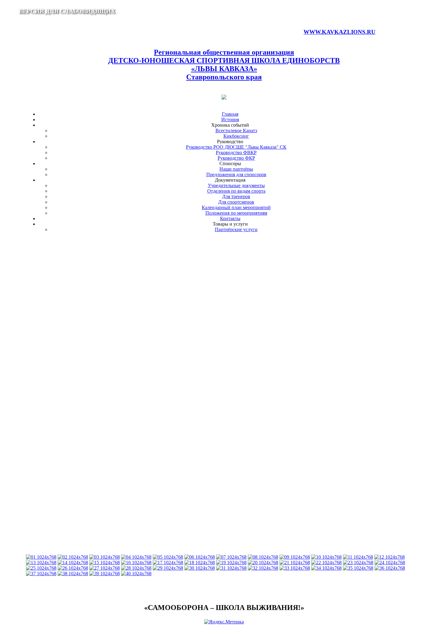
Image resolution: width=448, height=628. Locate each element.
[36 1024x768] (390, 568)
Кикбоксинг (236, 136)
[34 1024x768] (326, 568)
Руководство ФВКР (236, 152)
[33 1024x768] (294, 568)
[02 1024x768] (73, 557)
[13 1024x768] (41, 562)
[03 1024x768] (104, 557)
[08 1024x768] (263, 557)
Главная (230, 114)
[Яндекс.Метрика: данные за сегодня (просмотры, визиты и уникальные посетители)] (224, 622)
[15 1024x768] (104, 562)
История (230, 119)
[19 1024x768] (231, 562)
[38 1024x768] (73, 573)
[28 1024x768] (136, 568)
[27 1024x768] (104, 568)
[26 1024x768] (73, 568)
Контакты (230, 218)
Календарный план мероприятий (236, 207)
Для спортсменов (236, 202)
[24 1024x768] (390, 562)
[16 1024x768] (136, 562)
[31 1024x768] (231, 568)
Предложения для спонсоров (236, 174)
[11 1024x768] (358, 557)
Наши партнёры (236, 169)
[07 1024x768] (231, 557)
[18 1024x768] (199, 562)
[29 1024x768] (168, 568)
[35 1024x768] (358, 568)
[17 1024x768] (168, 562)
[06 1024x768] (199, 557)
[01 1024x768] (41, 557)
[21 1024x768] (294, 562)
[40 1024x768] (136, 573)
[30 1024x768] (199, 568)
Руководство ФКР (236, 158)
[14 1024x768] (73, 562)
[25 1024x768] (41, 568)
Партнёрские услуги (236, 229)
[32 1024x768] (263, 568)
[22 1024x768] (326, 562)
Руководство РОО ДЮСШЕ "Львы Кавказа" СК (236, 147)
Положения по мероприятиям (236, 213)
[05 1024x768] (168, 557)
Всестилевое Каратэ (236, 130)
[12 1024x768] (389, 557)
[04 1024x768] (136, 557)
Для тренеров (236, 196)
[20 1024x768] (263, 562)
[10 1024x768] (326, 557)
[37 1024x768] (41, 573)
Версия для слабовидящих (67, 11)
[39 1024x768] (104, 573)
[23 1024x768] (358, 562)
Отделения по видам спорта (236, 191)
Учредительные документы (236, 185)
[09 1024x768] (294, 557)
